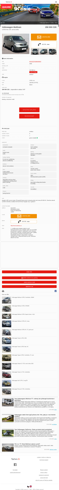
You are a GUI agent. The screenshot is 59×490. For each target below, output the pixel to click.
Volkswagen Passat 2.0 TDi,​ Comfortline (21, 389)
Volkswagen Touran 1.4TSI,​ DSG (19, 338)
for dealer (15, 470)
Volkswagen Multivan (45, 22)
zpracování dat (44, 477)
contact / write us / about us (44, 457)
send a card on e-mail (29, 282)
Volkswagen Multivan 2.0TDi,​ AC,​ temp (20, 321)
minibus (52, 22)
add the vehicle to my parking (30, 277)
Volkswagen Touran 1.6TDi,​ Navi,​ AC (20, 346)
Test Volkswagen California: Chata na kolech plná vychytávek (33, 429)
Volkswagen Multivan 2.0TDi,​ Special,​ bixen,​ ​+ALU (23, 314)
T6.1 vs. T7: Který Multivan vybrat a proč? (27, 444)
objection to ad (29, 286)
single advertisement (15, 472)
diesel (56, 22)
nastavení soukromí (44, 475)
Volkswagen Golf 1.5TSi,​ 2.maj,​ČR (19, 380)
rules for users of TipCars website (43, 480)
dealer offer (29, 272)
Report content (44, 470)
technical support (44, 460)
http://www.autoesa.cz (16, 225)
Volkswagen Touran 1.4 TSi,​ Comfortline (21, 372)
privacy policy (43, 472)
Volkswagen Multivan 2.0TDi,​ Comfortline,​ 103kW (23, 297)
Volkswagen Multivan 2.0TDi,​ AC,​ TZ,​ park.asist (22, 329)
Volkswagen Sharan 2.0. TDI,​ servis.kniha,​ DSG (22, 363)
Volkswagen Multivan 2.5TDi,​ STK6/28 (20, 305)
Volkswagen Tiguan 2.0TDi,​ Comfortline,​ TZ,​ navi (23, 355)
